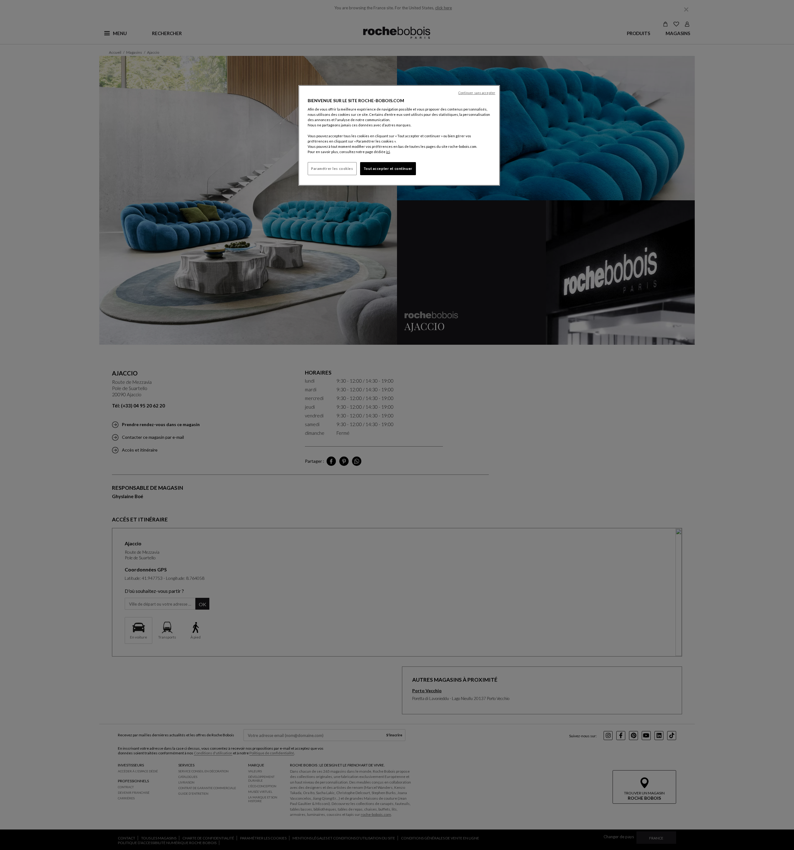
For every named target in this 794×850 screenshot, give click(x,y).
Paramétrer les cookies (332, 168)
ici (388, 152)
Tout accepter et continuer (388, 168)
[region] (399, 135)
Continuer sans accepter (476, 93)
